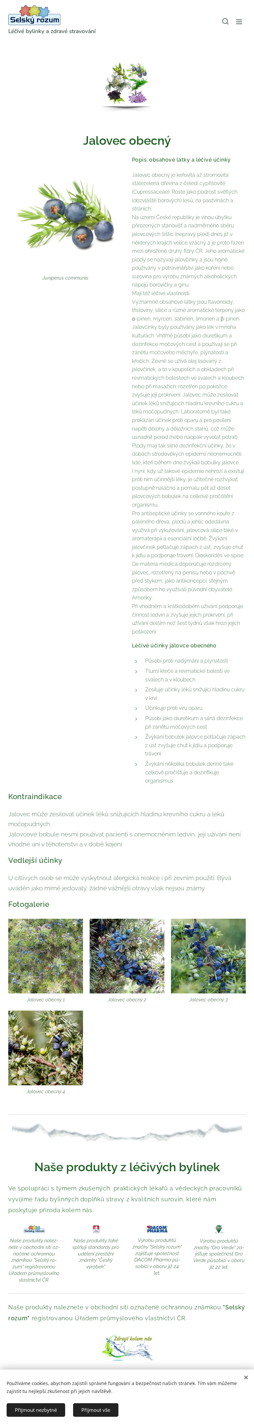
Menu (239, 21)
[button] (225, 21)
